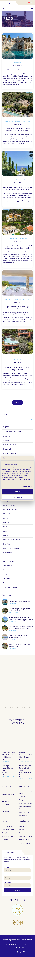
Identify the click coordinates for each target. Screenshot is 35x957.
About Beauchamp (25, 821)
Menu (32, 8)
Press (5, 531)
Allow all (17, 491)
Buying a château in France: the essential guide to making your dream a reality (21, 627)
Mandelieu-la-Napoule (21, 358)
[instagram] (14, 952)
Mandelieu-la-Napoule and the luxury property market (20, 645)
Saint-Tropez (26, 121)
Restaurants (7, 552)
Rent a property (24, 786)
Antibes (6, 440)
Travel (5, 574)
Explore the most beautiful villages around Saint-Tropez (19, 636)
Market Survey (8, 514)
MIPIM (5, 518)
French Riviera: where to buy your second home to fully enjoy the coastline (21, 619)
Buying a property (12, 179)
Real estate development (12, 548)
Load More (17, 403)
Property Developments (11, 539)
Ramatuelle (18, 121)
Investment (17, 62)
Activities (6, 436)
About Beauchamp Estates (12, 432)
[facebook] (11, 952)
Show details (26, 486)
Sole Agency (7, 565)
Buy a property (6, 786)
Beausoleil (7, 449)
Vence (5, 583)
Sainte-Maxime (8, 561)
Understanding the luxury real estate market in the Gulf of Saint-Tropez (20, 610)
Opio (5, 527)
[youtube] (17, 952)
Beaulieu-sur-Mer (9, 444)
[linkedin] (20, 952)
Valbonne (6, 578)
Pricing (5, 535)
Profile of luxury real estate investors (19, 601)
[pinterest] (24, 952)
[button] (3, 8)
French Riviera (9, 121)
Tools (5, 570)
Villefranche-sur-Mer (10, 587)
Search (31, 419)
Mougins (6, 522)
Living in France (9, 505)
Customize (17, 497)
